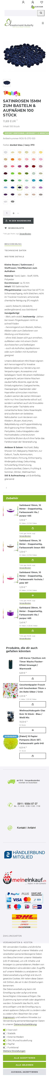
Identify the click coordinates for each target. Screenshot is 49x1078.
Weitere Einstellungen (14, 1051)
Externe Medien (16, 1037)
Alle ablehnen (24, 1065)
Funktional (13, 1047)
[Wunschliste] (41, 2)
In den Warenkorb (20, 221)
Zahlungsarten (12, 936)
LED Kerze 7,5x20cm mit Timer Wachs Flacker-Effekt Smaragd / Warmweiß (32, 663)
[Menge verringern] (18, 213)
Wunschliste (16, 228)
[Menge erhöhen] (13, 213)
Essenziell (12, 1030)
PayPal (11, 1044)
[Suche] (40, 13)
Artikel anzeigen (32, 595)
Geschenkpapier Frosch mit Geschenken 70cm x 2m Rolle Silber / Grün (32, 688)
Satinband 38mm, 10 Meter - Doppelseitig (30, 613)
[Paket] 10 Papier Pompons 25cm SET (31, 740)
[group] (10, 664)
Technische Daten (15, 250)
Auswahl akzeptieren (24, 1072)
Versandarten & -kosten (18, 942)
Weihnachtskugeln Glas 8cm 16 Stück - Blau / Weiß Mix (32, 714)
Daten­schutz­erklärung (25, 1024)
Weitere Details (14, 256)
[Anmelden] (23, 2)
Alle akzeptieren (24, 1058)
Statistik (11, 1033)
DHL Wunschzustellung (20, 1040)
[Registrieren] (32, 2)
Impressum (9, 1017)
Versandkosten (25, 234)
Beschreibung (13, 244)
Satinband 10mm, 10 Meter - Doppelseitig (30, 510)
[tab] (13, 244)
